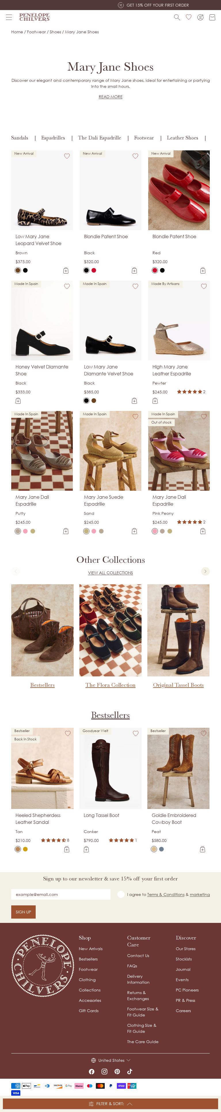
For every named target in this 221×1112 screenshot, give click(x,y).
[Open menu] (9, 17)
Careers (183, 1010)
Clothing (87, 979)
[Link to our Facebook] (91, 1071)
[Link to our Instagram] (104, 1071)
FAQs (132, 965)
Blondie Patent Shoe (106, 236)
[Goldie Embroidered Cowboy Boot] (154, 849)
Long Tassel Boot (101, 815)
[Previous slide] (15, 571)
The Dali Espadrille (99, 138)
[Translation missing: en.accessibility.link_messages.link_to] (43, 965)
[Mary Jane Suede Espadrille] (33, 531)
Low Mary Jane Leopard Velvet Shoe (38, 240)
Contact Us (138, 955)
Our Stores (185, 948)
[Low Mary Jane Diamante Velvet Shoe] (25, 270)
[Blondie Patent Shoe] (86, 270)
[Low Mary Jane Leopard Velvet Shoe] (18, 270)
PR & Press (185, 1000)
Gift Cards (88, 1010)
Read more (111, 96)
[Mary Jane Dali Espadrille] (18, 531)
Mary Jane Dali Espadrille (32, 500)
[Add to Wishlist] (67, 156)
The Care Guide (143, 1041)
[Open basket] (212, 17)
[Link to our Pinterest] (117, 1071)
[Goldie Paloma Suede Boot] (161, 849)
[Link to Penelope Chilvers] (34, 17)
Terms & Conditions (165, 894)
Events (182, 979)
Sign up (23, 911)
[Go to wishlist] (189, 17)
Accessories (90, 1000)
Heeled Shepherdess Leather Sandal (38, 818)
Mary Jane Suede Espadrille (103, 500)
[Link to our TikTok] (129, 1071)
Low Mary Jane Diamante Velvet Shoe (108, 370)
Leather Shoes (182, 138)
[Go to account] (200, 17)
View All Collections (110, 572)
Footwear (144, 138)
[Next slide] (205, 571)
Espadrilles (53, 138)
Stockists (184, 958)
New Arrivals (90, 948)
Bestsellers (110, 714)
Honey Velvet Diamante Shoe (42, 370)
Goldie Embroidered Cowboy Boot (174, 818)
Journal (183, 969)
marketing (200, 894)
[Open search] (177, 17)
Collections (89, 989)
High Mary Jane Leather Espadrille (172, 370)
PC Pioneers (187, 989)
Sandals (19, 138)
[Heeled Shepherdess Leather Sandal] (18, 849)
